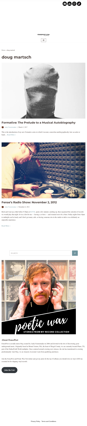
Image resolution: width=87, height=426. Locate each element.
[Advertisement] (43, 16)
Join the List (9, 370)
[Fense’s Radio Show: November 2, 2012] (43, 170)
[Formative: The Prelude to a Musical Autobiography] (43, 91)
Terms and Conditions (48, 421)
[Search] (75, 253)
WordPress (18, 418)
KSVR (32, 212)
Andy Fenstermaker (10, 127)
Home (3, 50)
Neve (3, 418)
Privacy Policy (35, 421)
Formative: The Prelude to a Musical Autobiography (39, 122)
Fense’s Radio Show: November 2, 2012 (29, 202)
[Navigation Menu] (43, 40)
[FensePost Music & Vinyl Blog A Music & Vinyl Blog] (43, 34)
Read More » (11, 135)
